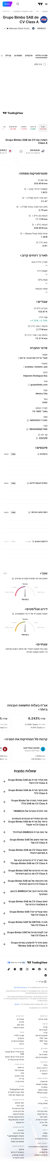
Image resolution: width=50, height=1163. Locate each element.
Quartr (17, 1004)
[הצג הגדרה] (39, 180)
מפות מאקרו (42, 1090)
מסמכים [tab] (18, 55)
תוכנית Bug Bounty (16, 1119)
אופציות (44, 1087)
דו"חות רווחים (42, 1068)
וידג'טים (21, 1130)
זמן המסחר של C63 (16, 1095)
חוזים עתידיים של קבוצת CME (14, 1053)
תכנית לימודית (18, 1158)
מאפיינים (20, 1019)
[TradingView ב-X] (45, 969)
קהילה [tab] (8, 55)
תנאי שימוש (19, 1103)
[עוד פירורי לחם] (37, 11)
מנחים (45, 1125)
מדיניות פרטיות (18, 1108)
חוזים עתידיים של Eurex (14, 1057)
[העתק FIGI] (27, 429)
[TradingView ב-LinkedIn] (21, 969)
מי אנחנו (21, 1067)
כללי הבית (43, 1122)
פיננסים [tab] (28, 55)
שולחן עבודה (42, 1103)
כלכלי (45, 1065)
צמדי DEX (43, 1041)
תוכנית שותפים (18, 1155)
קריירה (21, 1079)
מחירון (21, 1022)
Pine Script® (42, 1093)
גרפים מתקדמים (17, 1139)
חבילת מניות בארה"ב (16, 1059)
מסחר (45, 1133)
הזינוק (21, 1044)
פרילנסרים (43, 1152)
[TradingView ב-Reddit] (45, 975)
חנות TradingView (16, 1089)
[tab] (13, 454)
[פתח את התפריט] (46, 4)
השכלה (44, 1136)
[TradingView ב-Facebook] (39, 969)
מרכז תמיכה (19, 1076)
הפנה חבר (43, 1117)
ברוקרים (21, 1038)
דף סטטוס (20, 1122)
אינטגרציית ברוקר (17, 1152)
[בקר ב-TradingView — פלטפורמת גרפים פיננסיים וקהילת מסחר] (13, 113)
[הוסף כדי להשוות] (21, 151)
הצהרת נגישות (18, 1114)
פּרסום (21, 1149)
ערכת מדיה (19, 1081)
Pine (45, 1044)
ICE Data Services (20, 987)
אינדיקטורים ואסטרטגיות (38, 1146)
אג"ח (45, 1032)
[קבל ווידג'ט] (5, 573)
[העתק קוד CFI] (37, 438)
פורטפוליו (43, 1081)
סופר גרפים (43, 1019)
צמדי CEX (43, 1038)
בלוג (22, 1073)
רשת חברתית (42, 1111)
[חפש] (17, 4)
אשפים (44, 1149)
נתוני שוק (20, 1025)
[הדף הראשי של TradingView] (40, 4)
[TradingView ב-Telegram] (15, 969)
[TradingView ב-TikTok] (9, 969)
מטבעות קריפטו (41, 1035)
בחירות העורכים (41, 1139)
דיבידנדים (43, 1071)
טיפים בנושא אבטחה (16, 1117)
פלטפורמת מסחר (17, 1141)
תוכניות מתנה (18, 1027)
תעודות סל (43, 1030)
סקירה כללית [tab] (41, 55)
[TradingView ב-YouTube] (33, 969)
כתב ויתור (20, 1105)
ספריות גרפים (18, 1133)
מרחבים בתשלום (40, 1155)
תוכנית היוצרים (41, 1119)
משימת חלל (19, 1070)
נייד (46, 1100)
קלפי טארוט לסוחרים (16, 1092)
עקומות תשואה (41, 1084)
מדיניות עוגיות (18, 1111)
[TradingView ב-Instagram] (27, 969)
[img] (7, 28)
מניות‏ (45, 1027)
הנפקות (44, 1073)
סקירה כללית (19, 1035)
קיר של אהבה (42, 1114)
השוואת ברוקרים (17, 1041)
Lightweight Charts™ (15, 1136)
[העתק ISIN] (28, 420)
